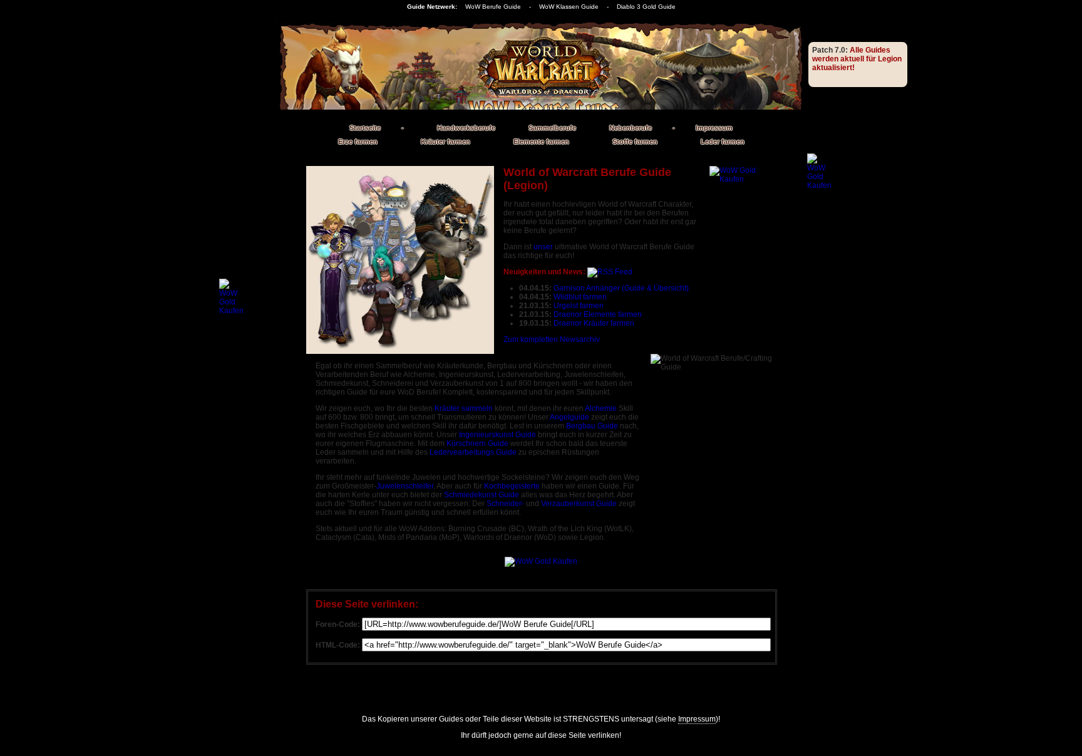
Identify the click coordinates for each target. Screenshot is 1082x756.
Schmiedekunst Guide (481, 494)
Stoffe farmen (634, 141)
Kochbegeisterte (512, 486)
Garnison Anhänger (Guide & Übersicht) (621, 288)
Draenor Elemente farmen (598, 314)
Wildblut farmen (580, 297)
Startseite (365, 128)
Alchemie (601, 408)
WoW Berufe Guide (493, 6)
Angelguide (569, 417)
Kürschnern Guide (477, 443)
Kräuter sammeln (464, 408)
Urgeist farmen (579, 305)
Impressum (714, 128)
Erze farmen (358, 141)
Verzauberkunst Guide (579, 503)
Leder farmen (723, 141)
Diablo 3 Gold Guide (646, 6)
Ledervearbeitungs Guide (473, 452)
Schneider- (505, 503)
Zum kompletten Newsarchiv (551, 339)
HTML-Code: (338, 645)
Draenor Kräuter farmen (594, 323)
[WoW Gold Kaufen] (740, 213)
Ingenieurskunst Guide (497, 434)
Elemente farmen (541, 141)
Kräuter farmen (445, 141)
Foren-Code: (338, 624)
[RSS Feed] (609, 271)
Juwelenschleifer (404, 486)
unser (543, 246)
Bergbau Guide (592, 426)
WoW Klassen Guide (569, 6)
